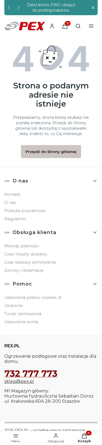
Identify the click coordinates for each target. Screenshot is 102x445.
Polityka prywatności (25, 210)
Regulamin (15, 218)
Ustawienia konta (21, 321)
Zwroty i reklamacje (24, 270)
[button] (93, 8)
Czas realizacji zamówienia (30, 262)
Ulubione (13, 305)
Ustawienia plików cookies (31, 297)
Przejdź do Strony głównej (51, 151)
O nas (10, 202)
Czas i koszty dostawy (25, 254)
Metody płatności (21, 246)
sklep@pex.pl (19, 381)
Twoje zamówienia (22, 313)
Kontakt (12, 194)
